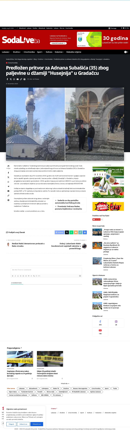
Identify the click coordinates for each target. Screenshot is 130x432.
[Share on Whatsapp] (14, 79)
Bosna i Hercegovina (80, 388)
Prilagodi (11, 424)
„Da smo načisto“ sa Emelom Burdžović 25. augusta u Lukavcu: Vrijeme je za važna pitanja (111, 247)
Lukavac (29, 28)
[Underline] (18, 276)
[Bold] (12, 276)
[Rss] (128, 28)
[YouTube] (123, 28)
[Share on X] (10, 79)
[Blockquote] (28, 276)
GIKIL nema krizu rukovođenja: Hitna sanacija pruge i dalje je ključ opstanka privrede (112, 282)
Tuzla (115, 388)
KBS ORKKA (45, 395)
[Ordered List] (23, 276)
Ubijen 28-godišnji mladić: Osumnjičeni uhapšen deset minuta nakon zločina (47, 373)
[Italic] (15, 276)
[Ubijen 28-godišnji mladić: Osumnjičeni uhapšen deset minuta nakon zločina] (50, 359)
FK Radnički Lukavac (79, 392)
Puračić (39, 392)
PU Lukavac (57, 395)
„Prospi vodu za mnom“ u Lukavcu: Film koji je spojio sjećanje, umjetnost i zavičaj (113, 233)
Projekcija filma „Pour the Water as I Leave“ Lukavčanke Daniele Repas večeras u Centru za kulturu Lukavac (113, 262)
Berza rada (50, 392)
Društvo (35, 28)
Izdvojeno (45, 388)
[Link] (34, 276)
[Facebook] (121, 28)
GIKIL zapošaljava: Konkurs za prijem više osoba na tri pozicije (112, 305)
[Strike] (20, 276)
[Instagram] (126, 28)
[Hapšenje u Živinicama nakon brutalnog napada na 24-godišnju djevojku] (20, 359)
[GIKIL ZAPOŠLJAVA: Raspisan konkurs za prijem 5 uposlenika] (97, 294)
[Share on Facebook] (7, 79)
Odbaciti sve (23, 424)
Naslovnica (49, 28)
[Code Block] (31, 276)
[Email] (17, 79)
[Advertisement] (57, 13)
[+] (39, 275)
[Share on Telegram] (8, 186)
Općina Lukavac (95, 392)
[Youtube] (100, 332)
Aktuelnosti (22, 28)
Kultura (105, 239)
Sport (107, 388)
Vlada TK (56, 388)
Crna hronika (69, 28)
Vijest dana (13, 392)
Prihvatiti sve (37, 424)
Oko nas (62, 28)
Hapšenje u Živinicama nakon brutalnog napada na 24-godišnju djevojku (19, 373)
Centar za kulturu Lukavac (18, 395)
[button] (112, 28)
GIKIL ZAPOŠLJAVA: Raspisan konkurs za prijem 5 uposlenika (111, 294)
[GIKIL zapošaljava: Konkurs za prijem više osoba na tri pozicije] (97, 305)
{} (36, 275)
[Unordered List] (26, 276)
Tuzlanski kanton (27, 392)
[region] (25, 417)
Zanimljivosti (63, 392)
